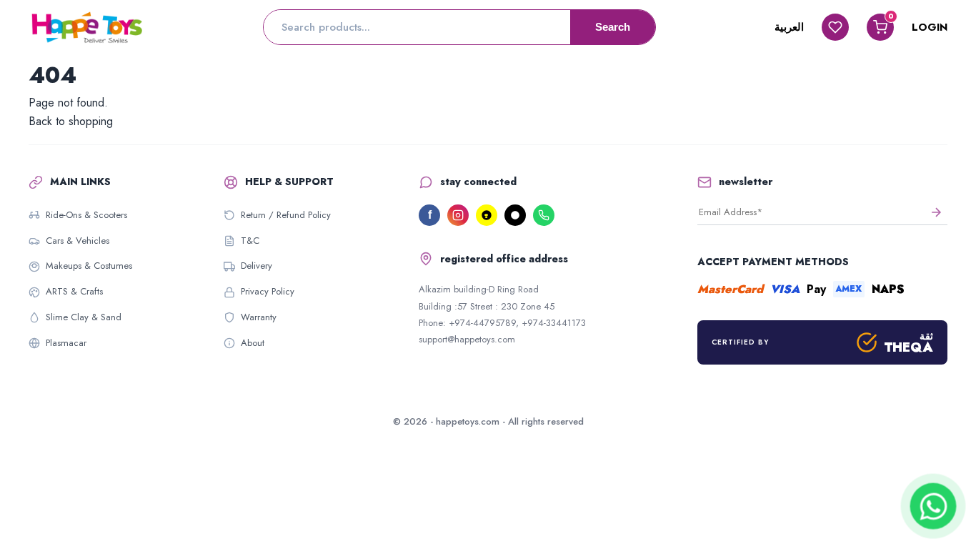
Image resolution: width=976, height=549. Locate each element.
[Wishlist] (835, 27)
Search (612, 27)
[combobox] (417, 27)
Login (929, 27)
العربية (789, 27)
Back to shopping (71, 121)
